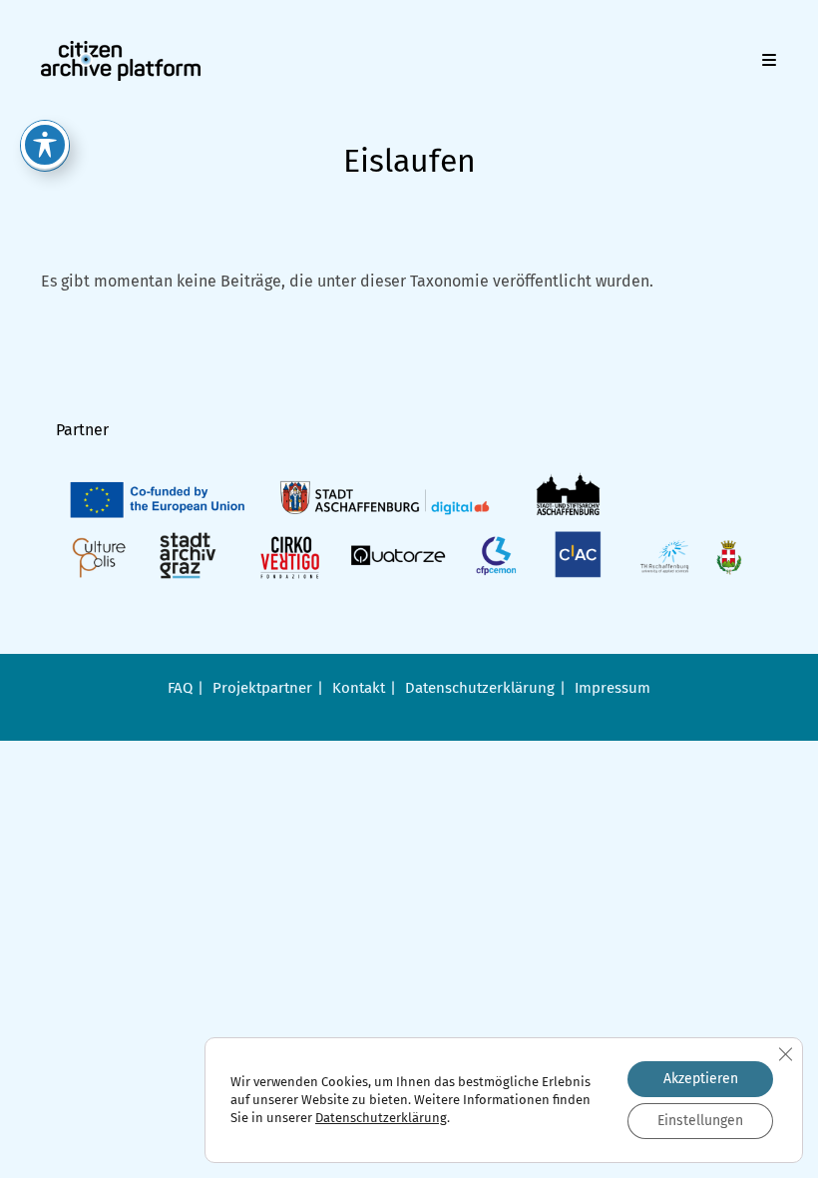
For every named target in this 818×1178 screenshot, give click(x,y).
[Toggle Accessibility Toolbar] (45, 145)
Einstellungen (700, 1120)
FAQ (180, 688)
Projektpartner (262, 688)
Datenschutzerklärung (480, 688)
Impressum (612, 688)
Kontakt (358, 688)
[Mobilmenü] (769, 60)
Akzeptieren (700, 1078)
